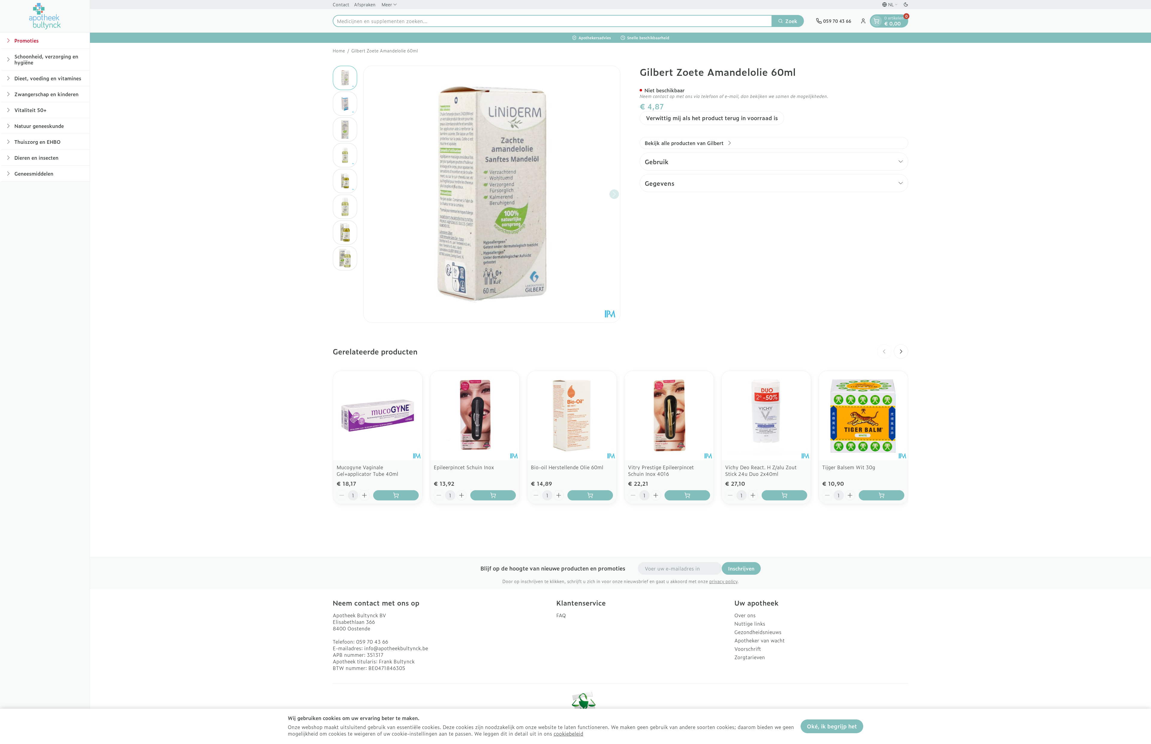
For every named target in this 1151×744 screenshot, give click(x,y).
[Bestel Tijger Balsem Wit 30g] (881, 495)
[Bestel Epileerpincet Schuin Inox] (493, 495)
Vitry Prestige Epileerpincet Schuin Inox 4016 (661, 470)
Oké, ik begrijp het (832, 726)
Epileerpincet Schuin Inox (464, 467)
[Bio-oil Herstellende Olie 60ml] (572, 415)
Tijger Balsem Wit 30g (848, 467)
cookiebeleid (568, 733)
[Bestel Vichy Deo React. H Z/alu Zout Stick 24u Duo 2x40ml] (784, 495)
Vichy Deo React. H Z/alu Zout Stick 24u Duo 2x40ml (761, 470)
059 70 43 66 (372, 641)
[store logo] (45, 16)
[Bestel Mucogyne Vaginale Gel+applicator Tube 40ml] (396, 495)
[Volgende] (614, 194)
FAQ (561, 615)
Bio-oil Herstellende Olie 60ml (567, 467)
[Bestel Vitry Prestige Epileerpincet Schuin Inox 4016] (687, 495)
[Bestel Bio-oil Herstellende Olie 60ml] (590, 495)
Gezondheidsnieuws (757, 632)
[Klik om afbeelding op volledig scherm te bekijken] (492, 194)
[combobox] (552, 21)
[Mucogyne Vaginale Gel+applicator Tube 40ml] (377, 415)
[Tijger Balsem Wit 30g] (863, 415)
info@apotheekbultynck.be (396, 648)
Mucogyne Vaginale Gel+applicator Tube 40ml (367, 470)
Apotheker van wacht (759, 640)
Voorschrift (747, 648)
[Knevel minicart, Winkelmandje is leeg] (876, 21)
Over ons (745, 615)
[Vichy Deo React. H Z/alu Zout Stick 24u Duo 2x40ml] (766, 415)
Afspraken (365, 4)
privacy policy (723, 581)
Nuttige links (749, 623)
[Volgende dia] (901, 351)
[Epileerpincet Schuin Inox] (474, 415)
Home (339, 51)
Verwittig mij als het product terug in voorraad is (712, 118)
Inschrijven (741, 568)
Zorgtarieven (749, 657)
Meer (387, 4)
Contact (341, 4)
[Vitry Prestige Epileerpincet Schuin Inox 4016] (669, 415)
